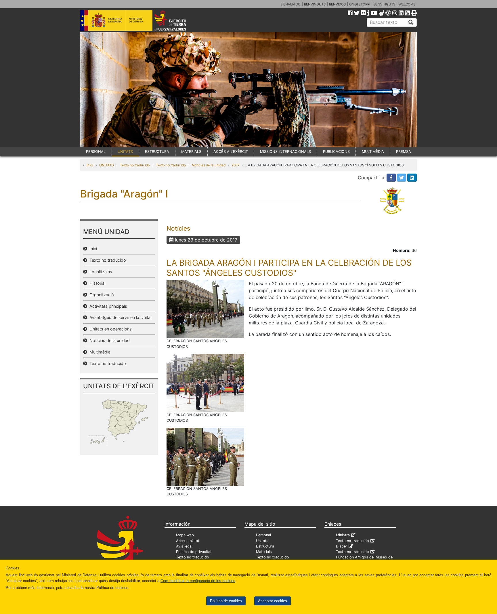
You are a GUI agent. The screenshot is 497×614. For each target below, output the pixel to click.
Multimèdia (98, 351)
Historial (96, 283)
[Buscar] (411, 22)
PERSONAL (96, 151)
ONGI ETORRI (359, 4)
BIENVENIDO (290, 4)
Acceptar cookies (272, 601)
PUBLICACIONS (336, 151)
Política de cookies (226, 601)
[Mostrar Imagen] (205, 309)
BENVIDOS (337, 4)
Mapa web (185, 535)
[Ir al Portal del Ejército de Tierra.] (177, 20)
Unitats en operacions (109, 328)
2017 (236, 165)
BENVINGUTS (315, 4)
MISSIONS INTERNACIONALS (285, 151)
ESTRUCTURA (157, 151)
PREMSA (403, 151)
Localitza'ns (99, 271)
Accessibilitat (187, 541)
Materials (264, 552)
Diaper (341, 546)
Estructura (265, 546)
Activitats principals (107, 306)
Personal (263, 535)
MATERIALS (191, 151)
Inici (90, 165)
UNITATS (125, 151)
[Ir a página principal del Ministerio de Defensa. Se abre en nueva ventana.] (116, 20)
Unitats (262, 541)
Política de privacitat (194, 552)
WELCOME (407, 4)
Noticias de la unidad (208, 165)
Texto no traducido (135, 165)
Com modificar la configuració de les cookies (197, 581)
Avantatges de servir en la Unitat (119, 317)
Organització (100, 294)
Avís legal (184, 546)
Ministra (343, 535)
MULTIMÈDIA (373, 151)
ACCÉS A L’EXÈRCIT (230, 151)
